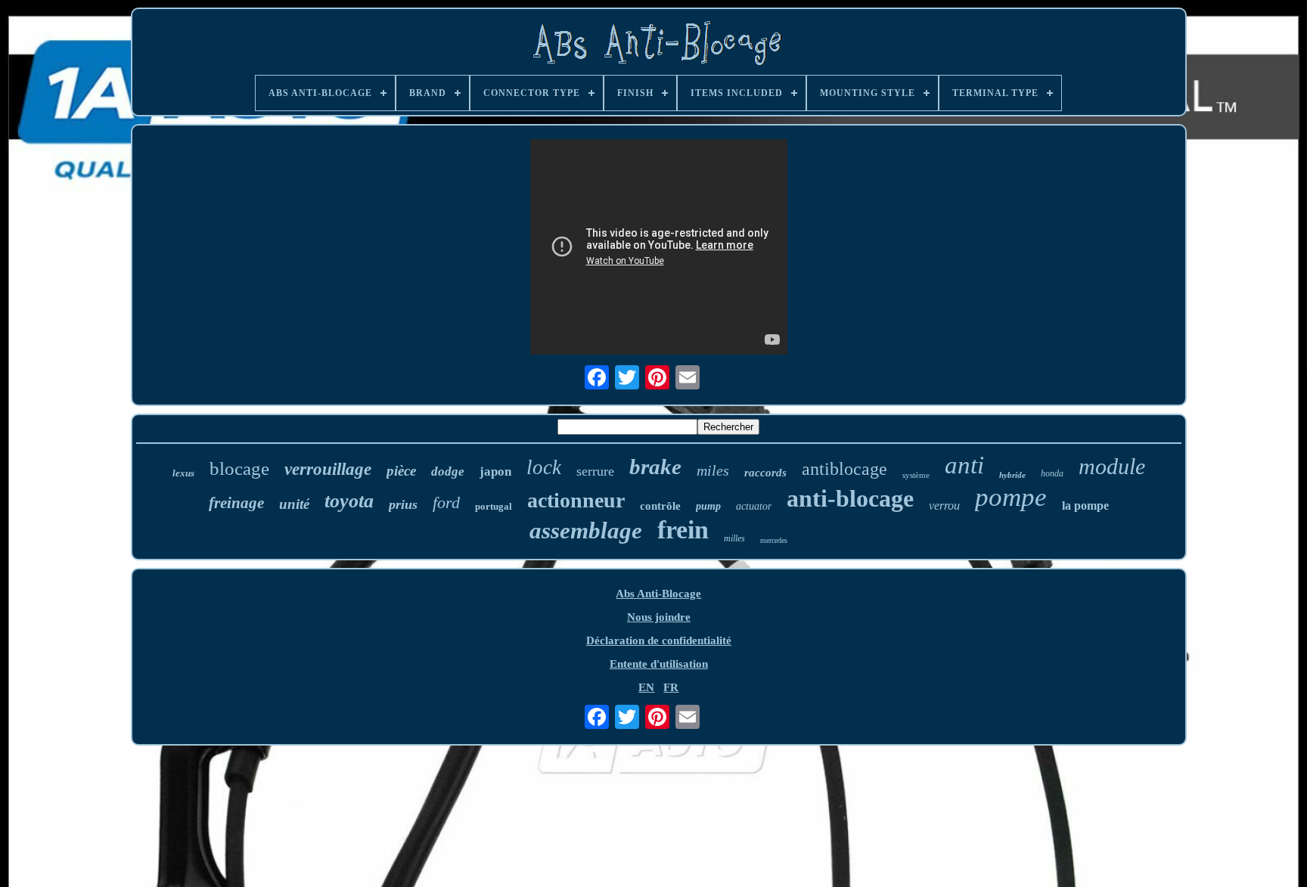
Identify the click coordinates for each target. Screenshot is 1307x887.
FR (670, 687)
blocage (239, 468)
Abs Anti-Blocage (658, 594)
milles (734, 538)
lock (543, 467)
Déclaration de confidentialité (658, 640)
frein (683, 530)
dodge (447, 471)
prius (403, 504)
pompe (1011, 497)
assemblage (585, 530)
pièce (401, 471)
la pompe (1085, 505)
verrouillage (327, 469)
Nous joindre (659, 617)
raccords (765, 473)
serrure (595, 471)
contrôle (660, 506)
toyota (349, 501)
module (1112, 466)
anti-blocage (850, 498)
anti (964, 465)
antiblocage (844, 469)
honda (1052, 473)
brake (655, 466)
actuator (753, 506)
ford (446, 502)
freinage (236, 503)
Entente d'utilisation (659, 664)
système (916, 474)
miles (713, 470)
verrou (944, 505)
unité (294, 504)
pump (708, 506)
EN (646, 687)
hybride (1012, 474)
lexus (183, 473)
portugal (493, 506)
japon (495, 471)
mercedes (773, 540)
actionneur (576, 500)
